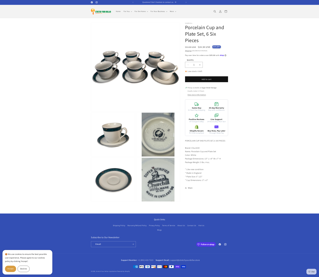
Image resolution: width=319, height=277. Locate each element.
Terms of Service (168, 225)
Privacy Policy (154, 225)
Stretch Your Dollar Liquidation (106, 271)
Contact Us (191, 225)
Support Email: (163, 260)
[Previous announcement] (133, 2)
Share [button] (190, 188)
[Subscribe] (133, 244)
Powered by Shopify (123, 271)
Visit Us (201, 225)
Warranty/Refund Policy (137, 225)
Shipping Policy (119, 225)
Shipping (188, 51)
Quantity (190, 60)
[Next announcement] (186, 2)
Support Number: (129, 260)
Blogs (159, 230)
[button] (127, 11)
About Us (181, 225)
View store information (197, 95)
